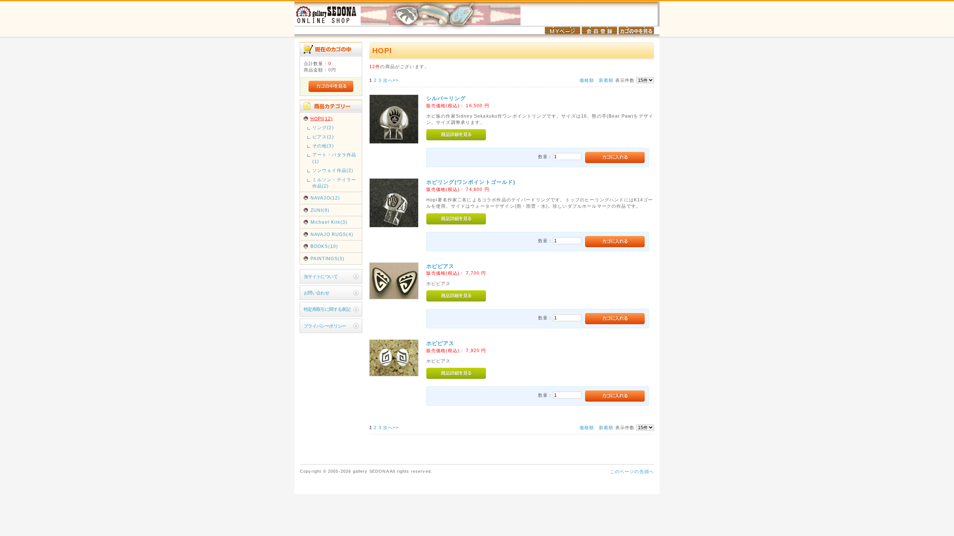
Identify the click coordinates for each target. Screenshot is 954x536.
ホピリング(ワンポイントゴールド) (471, 182)
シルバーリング (446, 98)
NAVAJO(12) (325, 197)
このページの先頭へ (632, 471)
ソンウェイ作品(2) (333, 170)
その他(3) (323, 145)
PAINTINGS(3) (327, 258)
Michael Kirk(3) (328, 222)
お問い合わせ (316, 292)
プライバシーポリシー (325, 325)
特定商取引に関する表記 (327, 309)
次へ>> (391, 80)
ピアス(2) (323, 136)
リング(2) (323, 127)
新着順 (606, 80)
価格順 (586, 80)
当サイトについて (321, 276)
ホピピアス (440, 266)
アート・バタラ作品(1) (334, 157)
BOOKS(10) (324, 246)
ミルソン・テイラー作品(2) (334, 182)
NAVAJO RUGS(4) (331, 234)
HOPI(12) (321, 118)
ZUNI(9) (319, 210)
